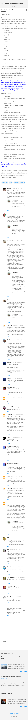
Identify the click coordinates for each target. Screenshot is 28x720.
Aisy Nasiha (15, 200)
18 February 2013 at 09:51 (16, 339)
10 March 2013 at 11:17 (18, 605)
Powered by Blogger (14, 713)
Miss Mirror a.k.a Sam (13, 446)
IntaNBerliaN (10, 577)
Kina (8, 549)
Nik (8, 214)
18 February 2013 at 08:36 (17, 226)
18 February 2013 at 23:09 (16, 476)
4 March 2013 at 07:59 (16, 596)
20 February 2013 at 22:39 (18, 566)
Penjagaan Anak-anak (19, 182)
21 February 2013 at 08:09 (19, 577)
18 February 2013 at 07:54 (17, 188)
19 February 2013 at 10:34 (17, 522)
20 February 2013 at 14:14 (15, 549)
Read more (23, 671)
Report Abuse (14, 716)
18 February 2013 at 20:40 (16, 437)
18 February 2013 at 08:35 (17, 201)
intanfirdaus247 (11, 586)
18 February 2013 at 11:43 (13, 388)
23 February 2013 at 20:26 (13, 587)
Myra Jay (9, 567)
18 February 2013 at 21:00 (13, 447)
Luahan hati (5, 182)
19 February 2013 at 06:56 (18, 488)
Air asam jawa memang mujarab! (11, 676)
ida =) (8, 437)
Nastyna (9, 188)
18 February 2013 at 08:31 (18, 300)
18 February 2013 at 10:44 (16, 362)
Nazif (10, 182)
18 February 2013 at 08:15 (14, 214)
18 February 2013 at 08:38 (17, 273)
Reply (8, 210)
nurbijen (9, 240)
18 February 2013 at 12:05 (18, 397)
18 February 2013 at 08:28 (17, 240)
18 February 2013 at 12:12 (19, 407)
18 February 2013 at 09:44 (18, 325)
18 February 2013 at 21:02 (13, 465)
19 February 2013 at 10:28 (18, 503)
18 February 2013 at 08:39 (17, 315)
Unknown (9, 325)
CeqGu (9, 340)
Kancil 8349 (10, 407)
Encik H (9, 596)
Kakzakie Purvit (11, 387)
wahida (9, 362)
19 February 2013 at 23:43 (15, 537)
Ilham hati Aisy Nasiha (14, 4)
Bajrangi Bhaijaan (6, 693)
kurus (8, 476)
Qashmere (10, 300)
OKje (8, 538)
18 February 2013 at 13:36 (18, 414)
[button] (26, 10)
